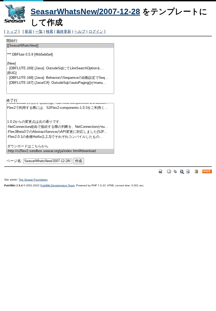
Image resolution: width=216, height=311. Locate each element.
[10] (60, 92)
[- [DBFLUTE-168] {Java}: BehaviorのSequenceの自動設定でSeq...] (60, 77)
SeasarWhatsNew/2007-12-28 (85, 11)
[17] (60, 112)
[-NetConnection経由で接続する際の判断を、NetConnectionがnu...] (60, 126)
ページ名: (14, 161)
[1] (60, 50)
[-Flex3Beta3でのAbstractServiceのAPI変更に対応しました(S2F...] (60, 131)
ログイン (96, 31)
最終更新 (63, 31)
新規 (28, 31)
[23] (60, 141)
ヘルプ (79, 31)
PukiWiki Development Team (57, 185)
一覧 (39, 31)
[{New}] (60, 63)
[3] (60, 59)
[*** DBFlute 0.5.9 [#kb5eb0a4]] (60, 54)
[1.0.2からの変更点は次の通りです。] (60, 121)
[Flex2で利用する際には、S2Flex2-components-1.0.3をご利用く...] (60, 107)
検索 (49, 31)
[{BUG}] (60, 73)
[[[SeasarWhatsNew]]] (60, 45)
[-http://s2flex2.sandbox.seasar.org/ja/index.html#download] (60, 151)
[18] (60, 117)
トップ (11, 31)
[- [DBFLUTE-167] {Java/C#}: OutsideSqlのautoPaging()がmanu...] (60, 82)
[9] (60, 87)
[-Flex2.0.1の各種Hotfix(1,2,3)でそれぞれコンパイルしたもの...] (60, 136)
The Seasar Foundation (33, 179)
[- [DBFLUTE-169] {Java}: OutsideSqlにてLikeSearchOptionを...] (60, 68)
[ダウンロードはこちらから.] (60, 146)
